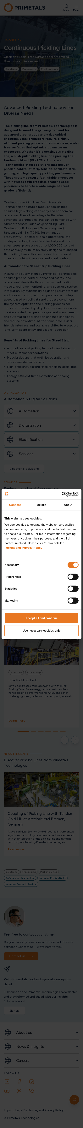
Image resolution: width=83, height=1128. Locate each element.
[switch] (73, 577)
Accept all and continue (41, 617)
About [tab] (68, 504)
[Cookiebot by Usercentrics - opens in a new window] (62, 494)
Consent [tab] (15, 504)
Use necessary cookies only (42, 630)
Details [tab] (41, 504)
